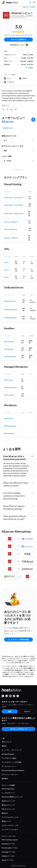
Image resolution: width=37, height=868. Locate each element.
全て (5, 140)
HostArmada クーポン (10, 848)
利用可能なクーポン (18, 45)
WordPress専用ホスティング (12, 797)
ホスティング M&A (17, 729)
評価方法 (25, 7)
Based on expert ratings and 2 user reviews (18, 35)
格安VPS (5, 813)
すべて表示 (29, 68)
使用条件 (5, 778)
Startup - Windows (10, 222)
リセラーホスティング (10, 825)
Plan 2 (6, 270)
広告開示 (32, 7)
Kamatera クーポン (9, 844)
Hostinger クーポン (9, 852)
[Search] (30, 2)
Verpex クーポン (8, 860)
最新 (5, 150)
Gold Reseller (8, 349)
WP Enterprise (9, 395)
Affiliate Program (8, 754)
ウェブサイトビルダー (10, 829)
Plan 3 (6, 277)
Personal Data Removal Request (13, 770)
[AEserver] (6, 15)
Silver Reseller (9, 342)
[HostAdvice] (10, 2)
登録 (9, 711)
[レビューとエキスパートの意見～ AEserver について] (3, 109)
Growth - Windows (10, 229)
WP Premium (8, 380)
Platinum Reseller (10, 356)
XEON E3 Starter (10, 301)
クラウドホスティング (10, 817)
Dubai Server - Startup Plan (13, 197)
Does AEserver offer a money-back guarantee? (14, 457)
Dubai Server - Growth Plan (13, 205)
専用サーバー (7, 821)
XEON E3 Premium (10, 318)
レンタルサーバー (8, 793)
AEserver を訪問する (18, 39)
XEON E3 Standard (10, 309)
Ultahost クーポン (8, 856)
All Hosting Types (8, 789)
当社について (7, 742)
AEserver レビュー (22, 13)
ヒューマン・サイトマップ (11, 750)
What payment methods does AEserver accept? (14, 517)
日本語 (8, 161)
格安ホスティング (8, 805)
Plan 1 (6, 262)
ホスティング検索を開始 (20, 639)
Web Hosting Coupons (10, 840)
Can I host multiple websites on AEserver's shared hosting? (14, 496)
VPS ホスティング (8, 809)
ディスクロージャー (9, 766)
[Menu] (33, 2)
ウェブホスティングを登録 (11, 762)
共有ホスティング (8, 801)
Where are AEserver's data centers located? (15, 484)
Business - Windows (11, 238)
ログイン (27, 711)
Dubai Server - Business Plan (13, 213)
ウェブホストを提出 (9, 758)
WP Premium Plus (10, 387)
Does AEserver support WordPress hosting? (14, 507)
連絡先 (4, 746)
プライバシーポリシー (10, 774)
